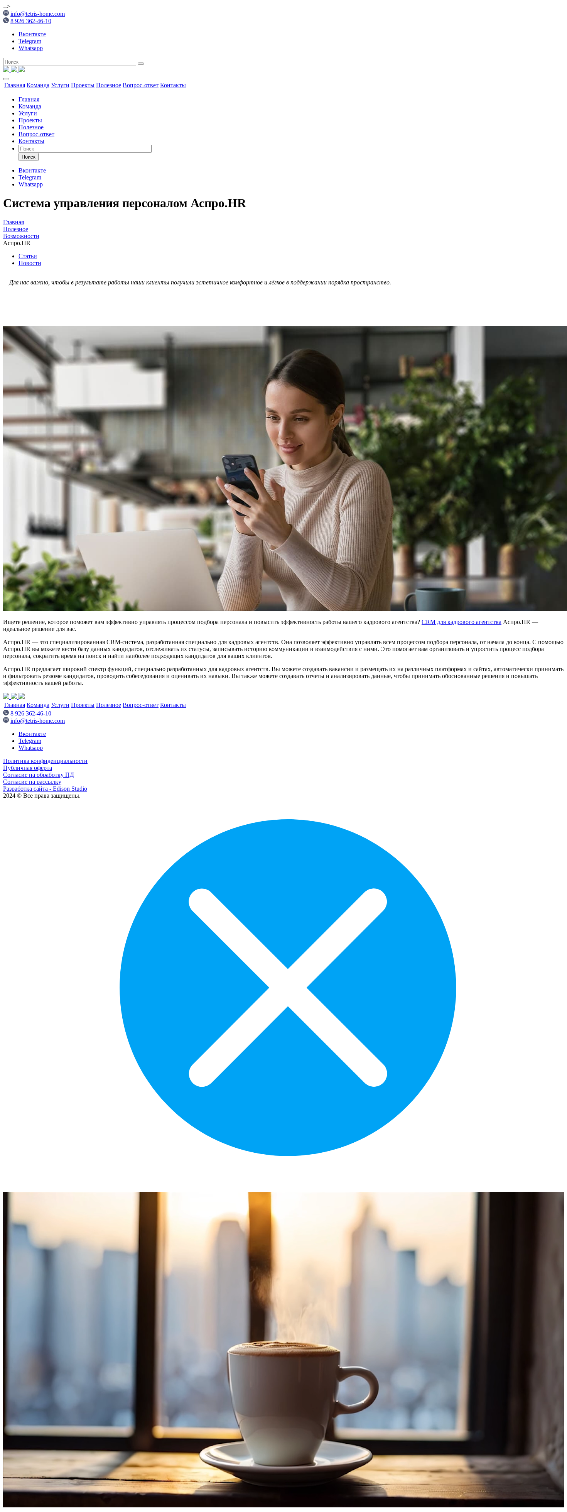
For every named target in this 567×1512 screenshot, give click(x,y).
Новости (30, 263)
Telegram (30, 41)
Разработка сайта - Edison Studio (45, 788)
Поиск (28, 157)
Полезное (108, 85)
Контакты (173, 85)
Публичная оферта (27, 767)
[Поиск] (141, 64)
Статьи (28, 256)
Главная (14, 85)
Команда (38, 85)
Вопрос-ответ (141, 85)
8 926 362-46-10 (30, 21)
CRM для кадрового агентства (461, 622)
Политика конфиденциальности (45, 761)
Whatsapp (31, 48)
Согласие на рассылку (32, 781)
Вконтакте (32, 34)
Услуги (60, 85)
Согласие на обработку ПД (38, 774)
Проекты (82, 85)
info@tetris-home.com (37, 13)
